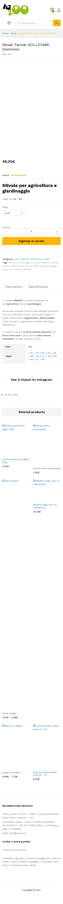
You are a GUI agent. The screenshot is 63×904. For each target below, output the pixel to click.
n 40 (30, 353)
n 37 (42, 356)
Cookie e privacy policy (14, 850)
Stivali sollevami (23, 269)
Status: (6, 175)
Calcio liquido (9, 713)
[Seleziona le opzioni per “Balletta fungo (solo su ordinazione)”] (43, 499)
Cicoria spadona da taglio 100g (15, 460)
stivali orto (7, 269)
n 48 (42, 359)
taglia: (5, 207)
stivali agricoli (26, 262)
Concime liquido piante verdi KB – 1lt (45, 773)
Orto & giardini (22, 259)
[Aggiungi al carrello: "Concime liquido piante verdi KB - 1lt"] (43, 767)
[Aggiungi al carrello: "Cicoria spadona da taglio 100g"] (12, 454)
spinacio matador (11, 772)
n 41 (36, 353)
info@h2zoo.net (17, 833)
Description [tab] (13, 286)
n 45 (30, 356)
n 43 (48, 353)
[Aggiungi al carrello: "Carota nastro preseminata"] (43, 463)
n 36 (36, 356)
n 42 (42, 353)
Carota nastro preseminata (47, 468)
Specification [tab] (38, 286)
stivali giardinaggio (48, 266)
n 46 (30, 359)
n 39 (54, 356)
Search (57, 23)
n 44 (53, 353)
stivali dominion (43, 262)
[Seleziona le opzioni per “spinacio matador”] (12, 767)
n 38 (48, 356)
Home (5, 33)
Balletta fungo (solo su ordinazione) (45, 506)
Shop (13, 33)
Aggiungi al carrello (31, 241)
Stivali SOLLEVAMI (40, 259)
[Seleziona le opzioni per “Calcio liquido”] (12, 708)
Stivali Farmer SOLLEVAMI (23, 266)
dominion (13, 262)
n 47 (36, 359)
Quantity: (6, 227)
